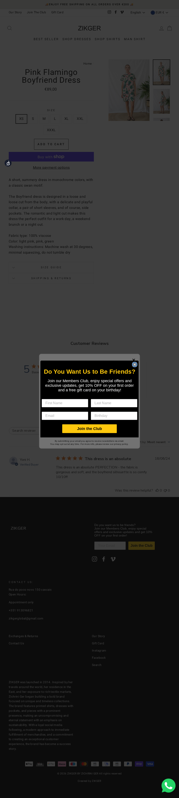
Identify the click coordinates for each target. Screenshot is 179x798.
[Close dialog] (135, 364)
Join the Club (89, 429)
